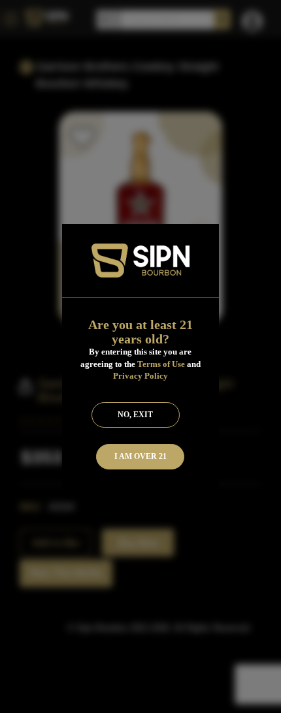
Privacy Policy (140, 376)
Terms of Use (161, 364)
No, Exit (135, 414)
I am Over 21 (140, 456)
